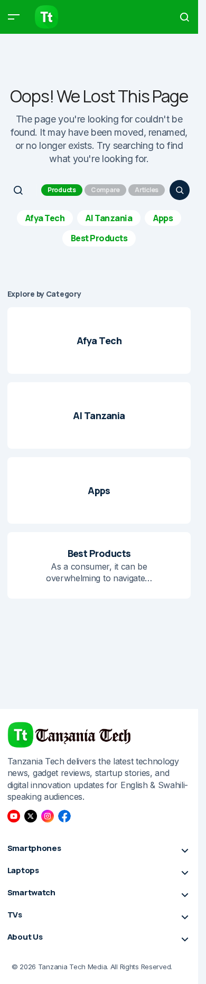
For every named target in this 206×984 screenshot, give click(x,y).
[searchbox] (23, 190)
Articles (146, 189)
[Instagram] (47, 816)
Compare (105, 189)
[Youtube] (13, 816)
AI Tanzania (109, 218)
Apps (163, 218)
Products (62, 189)
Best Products (99, 238)
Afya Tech (45, 218)
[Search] (180, 190)
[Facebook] (64, 816)
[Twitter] (30, 816)
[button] (13, 17)
